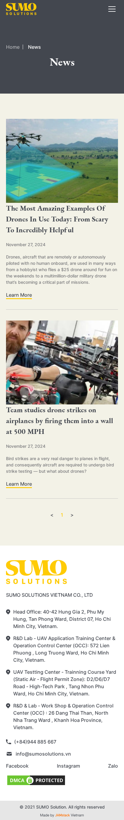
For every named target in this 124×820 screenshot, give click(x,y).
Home (13, 47)
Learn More (19, 295)
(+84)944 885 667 (35, 742)
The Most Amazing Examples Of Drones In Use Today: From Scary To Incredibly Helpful (57, 218)
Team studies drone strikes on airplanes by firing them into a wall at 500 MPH (60, 420)
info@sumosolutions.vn (43, 754)
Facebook (17, 766)
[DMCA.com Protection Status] (62, 780)
